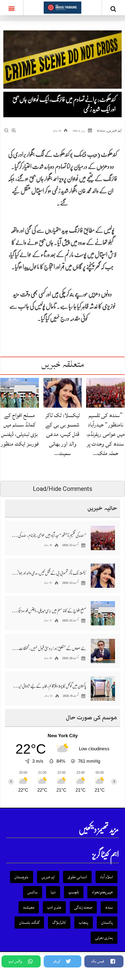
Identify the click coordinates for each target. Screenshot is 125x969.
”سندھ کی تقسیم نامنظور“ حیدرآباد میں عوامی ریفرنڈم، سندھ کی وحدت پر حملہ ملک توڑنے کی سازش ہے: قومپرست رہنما (49, 535)
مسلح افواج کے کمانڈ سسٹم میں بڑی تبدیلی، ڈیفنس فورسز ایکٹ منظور (20, 429)
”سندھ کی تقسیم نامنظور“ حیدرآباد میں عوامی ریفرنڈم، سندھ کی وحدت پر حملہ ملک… (105, 434)
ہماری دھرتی (104, 938)
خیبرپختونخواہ (102, 892)
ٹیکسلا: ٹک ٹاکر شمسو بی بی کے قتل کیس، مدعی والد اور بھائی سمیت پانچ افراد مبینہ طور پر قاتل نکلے (49, 573)
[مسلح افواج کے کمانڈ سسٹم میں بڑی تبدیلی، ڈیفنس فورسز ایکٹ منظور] (19, 392)
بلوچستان (22, 877)
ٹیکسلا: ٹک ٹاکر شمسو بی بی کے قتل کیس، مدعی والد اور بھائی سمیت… (62, 434)
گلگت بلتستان (29, 922)
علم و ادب (54, 907)
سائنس (33, 892)
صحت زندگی (83, 907)
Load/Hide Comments (62, 488)
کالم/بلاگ (59, 922)
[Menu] (11, 7)
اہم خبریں (114, 130)
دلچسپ (74, 892)
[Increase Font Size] (14, 130)
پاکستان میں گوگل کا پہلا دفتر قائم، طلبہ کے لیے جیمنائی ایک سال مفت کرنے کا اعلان (49, 686)
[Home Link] (62, 7)
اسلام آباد (106, 877)
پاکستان (107, 922)
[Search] (113, 8)
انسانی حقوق (77, 877)
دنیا (53, 892)
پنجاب (83, 922)
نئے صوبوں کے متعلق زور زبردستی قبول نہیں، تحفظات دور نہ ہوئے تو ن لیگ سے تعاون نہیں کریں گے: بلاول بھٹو (49, 648)
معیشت (28, 907)
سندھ (101, 130)
